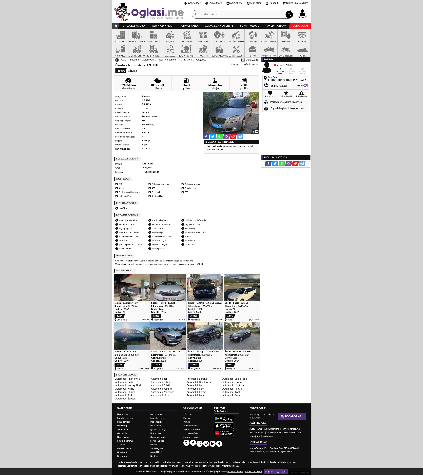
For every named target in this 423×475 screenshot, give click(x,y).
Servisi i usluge (249, 26)
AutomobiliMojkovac (233, 385)
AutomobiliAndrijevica (127, 379)
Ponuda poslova (276, 26)
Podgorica (200, 60)
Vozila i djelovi (156, 448)
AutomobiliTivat (231, 392)
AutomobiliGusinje (232, 382)
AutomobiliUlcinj (160, 395)
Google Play (194, 3)
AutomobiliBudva (124, 382)
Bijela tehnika (123, 422)
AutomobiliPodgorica (162, 392)
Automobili (148, 60)
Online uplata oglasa (297, 3)
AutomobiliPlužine (125, 392)
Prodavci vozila (188, 26)
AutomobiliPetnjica (161, 389)
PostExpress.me (257, 433)
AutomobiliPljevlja (232, 389)
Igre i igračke (156, 422)
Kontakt (274, 3)
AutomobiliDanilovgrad (199, 382)
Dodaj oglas (300, 26)
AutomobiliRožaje (196, 392)
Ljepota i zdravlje (158, 429)
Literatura (122, 456)
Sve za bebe (155, 426)
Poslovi (153, 445)
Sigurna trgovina (191, 437)
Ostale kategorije (158, 437)
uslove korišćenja (235, 471)
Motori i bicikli (156, 452)
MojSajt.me (255, 436)
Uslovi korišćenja (191, 426)
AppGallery (236, 3)
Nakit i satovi (123, 437)
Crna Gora (186, 60)
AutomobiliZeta (195, 395)
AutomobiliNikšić (124, 389)
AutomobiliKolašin (161, 385)
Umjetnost (122, 452)
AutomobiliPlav (195, 389)
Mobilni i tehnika (125, 418)
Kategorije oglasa (133, 26)
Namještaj (122, 426)
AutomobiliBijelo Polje (234, 379)
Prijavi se (187, 414)
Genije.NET (268, 436)
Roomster (172, 60)
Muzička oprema (125, 441)
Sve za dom (122, 429)
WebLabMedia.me (292, 433)
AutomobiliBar (159, 379)
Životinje (121, 445)
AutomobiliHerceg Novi (128, 385)
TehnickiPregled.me (291, 429)
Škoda (160, 60)
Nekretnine (122, 414)
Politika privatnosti (192, 429)
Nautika (154, 456)
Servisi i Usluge (157, 441)
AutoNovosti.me (273, 433)
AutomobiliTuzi (123, 395)
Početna (134, 60)
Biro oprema (156, 414)
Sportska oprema (158, 418)
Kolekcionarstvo (124, 448)
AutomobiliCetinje (161, 382)
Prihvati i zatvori (276, 471)
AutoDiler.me (256, 429)
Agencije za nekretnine (219, 26)
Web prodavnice (162, 26)
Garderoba (122, 433)
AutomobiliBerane (197, 379)
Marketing (255, 3)
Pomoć (186, 422)
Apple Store (216, 3)
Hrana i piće (155, 433)
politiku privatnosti (253, 471)
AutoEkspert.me (271, 429)
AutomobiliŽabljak (125, 398)
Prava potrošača (190, 433)
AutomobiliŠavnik (232, 395)
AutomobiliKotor (196, 385)
